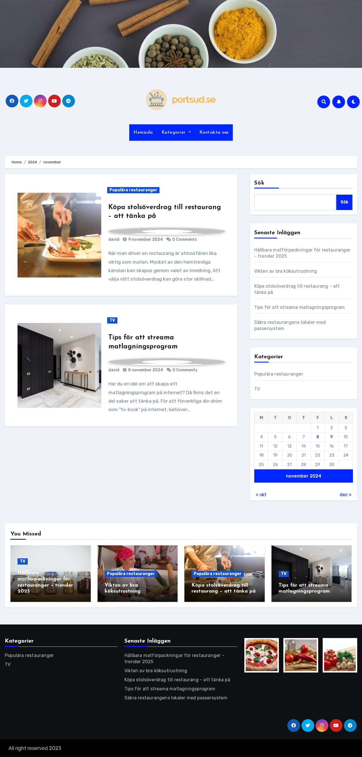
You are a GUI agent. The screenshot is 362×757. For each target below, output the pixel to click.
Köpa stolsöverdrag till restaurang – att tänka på (177, 679)
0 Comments (184, 239)
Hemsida (143, 132)
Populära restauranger (133, 190)
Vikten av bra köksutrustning (285, 271)
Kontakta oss (214, 132)
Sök (259, 183)
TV (112, 320)
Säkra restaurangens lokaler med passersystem (175, 697)
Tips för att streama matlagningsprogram (299, 307)
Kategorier (174, 132)
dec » (346, 494)
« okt (261, 494)
